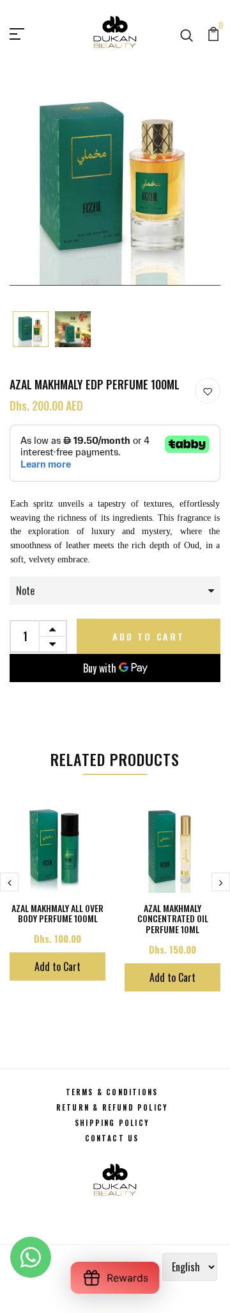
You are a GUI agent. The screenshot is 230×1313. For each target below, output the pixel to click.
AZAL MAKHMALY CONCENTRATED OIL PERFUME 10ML (172, 918)
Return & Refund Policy (111, 1107)
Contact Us (112, 1138)
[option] (31, 330)
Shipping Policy (112, 1123)
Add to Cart (148, 636)
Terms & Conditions (112, 1092)
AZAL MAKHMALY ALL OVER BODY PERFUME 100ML (57, 913)
